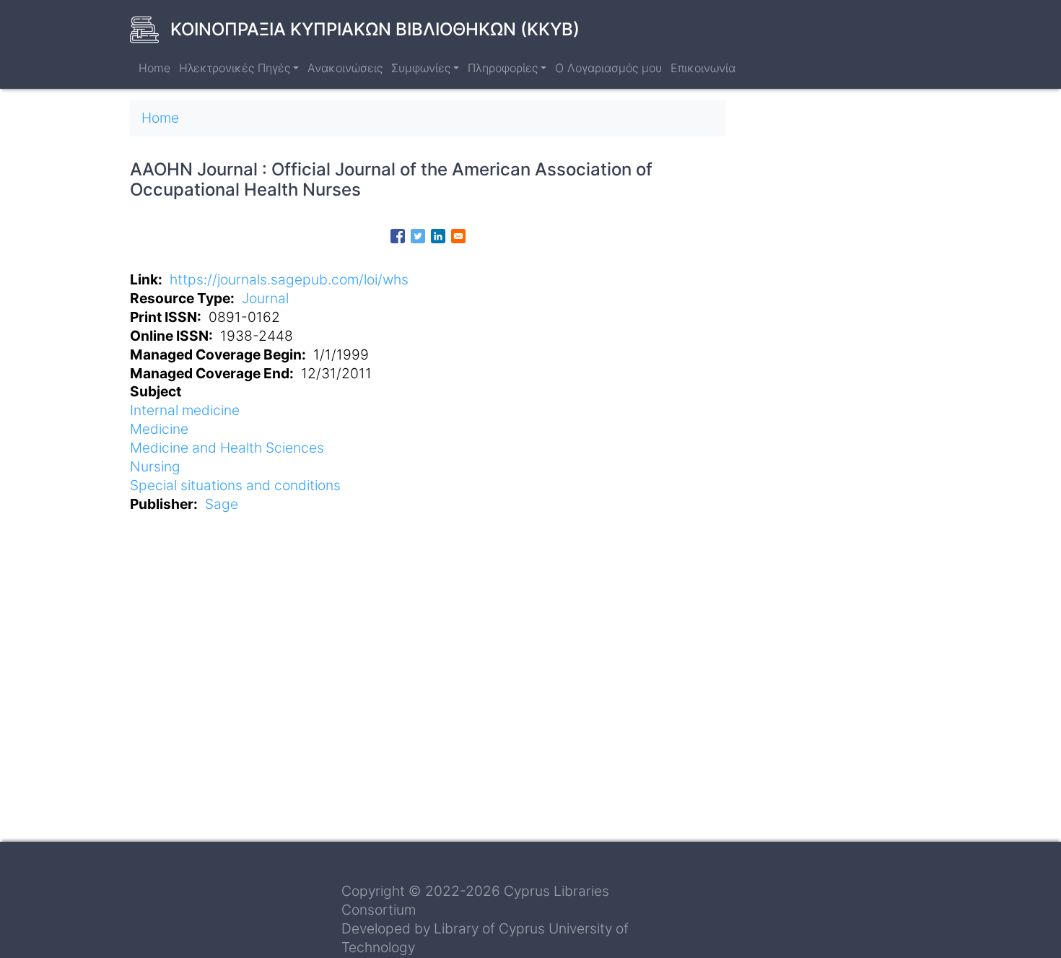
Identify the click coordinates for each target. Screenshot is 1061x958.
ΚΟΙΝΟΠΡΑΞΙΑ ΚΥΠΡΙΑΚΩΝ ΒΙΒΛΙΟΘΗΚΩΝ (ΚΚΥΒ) (375, 29)
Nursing (155, 466)
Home (154, 68)
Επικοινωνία (703, 68)
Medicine (159, 428)
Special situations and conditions (235, 485)
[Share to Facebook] (397, 236)
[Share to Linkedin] (438, 236)
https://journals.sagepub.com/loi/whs (289, 279)
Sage (221, 504)
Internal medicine (185, 410)
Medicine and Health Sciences (227, 447)
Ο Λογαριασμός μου (608, 68)
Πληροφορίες (503, 68)
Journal (265, 298)
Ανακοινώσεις (345, 68)
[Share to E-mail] (458, 236)
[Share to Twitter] (418, 236)
